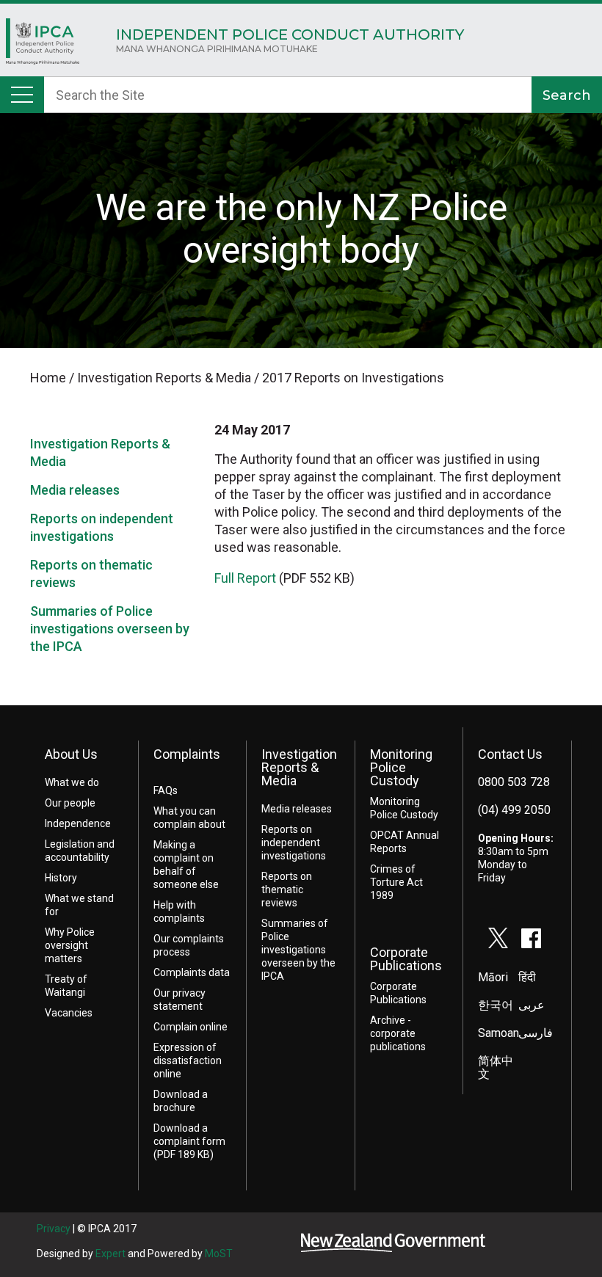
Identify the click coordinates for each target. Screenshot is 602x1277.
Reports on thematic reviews (286, 889)
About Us (71, 754)
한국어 (495, 1005)
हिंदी (527, 977)
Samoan (498, 1033)
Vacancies (69, 1013)
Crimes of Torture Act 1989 (396, 882)
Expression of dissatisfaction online (187, 1060)
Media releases (75, 490)
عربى (531, 1005)
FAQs (165, 790)
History (61, 878)
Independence (78, 823)
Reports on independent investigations (293, 842)
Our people (70, 803)
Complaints (186, 754)
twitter (498, 938)
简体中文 (495, 1067)
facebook (531, 938)
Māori (493, 977)
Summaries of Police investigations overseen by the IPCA (109, 628)
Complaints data (191, 972)
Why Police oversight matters (70, 945)
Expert (110, 1253)
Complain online (190, 1027)
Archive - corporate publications (398, 1033)
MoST (219, 1253)
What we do (72, 782)
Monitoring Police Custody (401, 767)
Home (42, 45)
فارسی (535, 1033)
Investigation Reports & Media (299, 767)
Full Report (245, 578)
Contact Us (510, 754)
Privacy (53, 1228)
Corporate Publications (406, 959)
